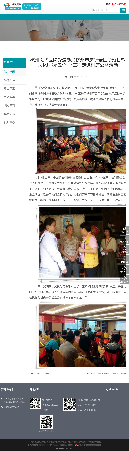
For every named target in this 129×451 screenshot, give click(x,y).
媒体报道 (9, 80)
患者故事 (9, 97)
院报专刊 (9, 105)
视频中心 (9, 122)
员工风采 (9, 88)
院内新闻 (9, 71)
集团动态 (9, 114)
